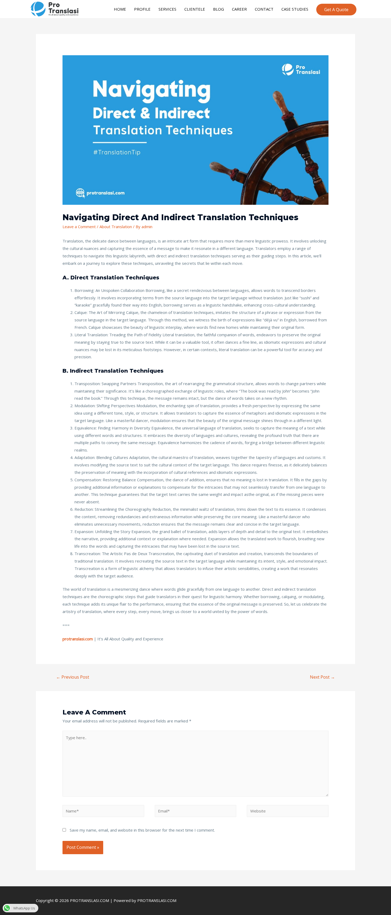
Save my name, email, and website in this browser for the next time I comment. (142, 830)
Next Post (322, 677)
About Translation (115, 226)
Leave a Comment (79, 226)
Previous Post (72, 677)
